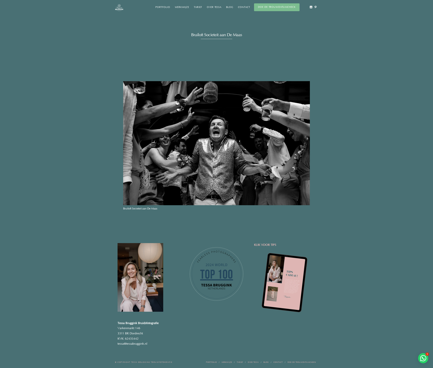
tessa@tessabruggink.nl (132, 344)
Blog (229, 7)
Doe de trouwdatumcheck (277, 7)
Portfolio (162, 7)
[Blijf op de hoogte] (311, 7)
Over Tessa (214, 7)
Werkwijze (182, 7)
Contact (244, 7)
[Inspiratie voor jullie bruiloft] (315, 7)
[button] (423, 358)
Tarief (198, 7)
